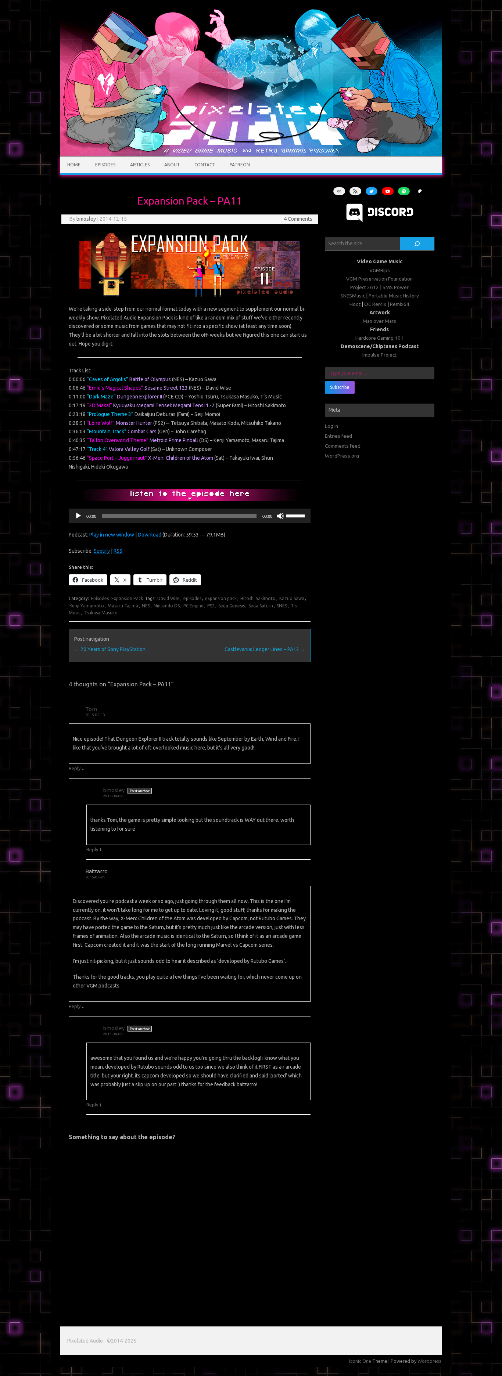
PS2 (211, 605)
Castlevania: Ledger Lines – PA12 (265, 649)
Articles (140, 164)
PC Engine (193, 605)
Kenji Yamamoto (86, 605)
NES (146, 605)
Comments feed (343, 446)
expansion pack (221, 598)
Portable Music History (394, 296)
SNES (282, 605)
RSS (118, 551)
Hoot (355, 304)
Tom (91, 709)
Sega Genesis (231, 605)
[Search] (417, 244)
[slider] (296, 515)
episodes (192, 598)
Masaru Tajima (123, 605)
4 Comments (298, 219)
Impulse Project (379, 355)
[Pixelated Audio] (251, 154)
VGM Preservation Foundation (379, 279)
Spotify (102, 551)
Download (149, 535)
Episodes (105, 164)
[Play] (78, 516)
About (172, 164)
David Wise (168, 598)
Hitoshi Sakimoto (258, 598)
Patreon (240, 164)
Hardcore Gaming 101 (379, 338)
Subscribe (339, 387)
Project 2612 (364, 287)
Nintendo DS (167, 605)
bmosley (86, 219)
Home (73, 164)
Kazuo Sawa (291, 598)
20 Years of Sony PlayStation (110, 649)
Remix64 (399, 304)
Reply (74, 768)
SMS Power (396, 287)
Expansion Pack (127, 598)
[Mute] (280, 516)
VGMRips (379, 270)
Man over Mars (379, 321)
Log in (331, 426)
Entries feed (338, 436)
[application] (189, 516)
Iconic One (360, 1361)
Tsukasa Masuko (101, 612)
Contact (204, 164)
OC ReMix (375, 304)
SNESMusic (352, 296)
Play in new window (111, 535)
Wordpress (429, 1361)
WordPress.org (342, 456)
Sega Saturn (260, 605)
